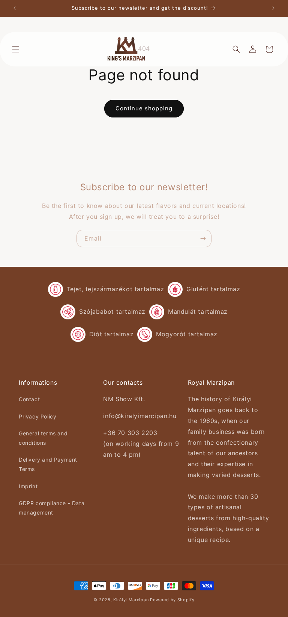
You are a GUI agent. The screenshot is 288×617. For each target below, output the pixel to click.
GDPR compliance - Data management (51, 508)
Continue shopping (144, 108)
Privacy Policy (37, 416)
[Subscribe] (203, 238)
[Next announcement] (273, 8)
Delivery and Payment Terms (48, 464)
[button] (16, 49)
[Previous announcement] (14, 8)
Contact (29, 399)
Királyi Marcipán (130, 599)
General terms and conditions (43, 438)
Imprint (28, 486)
